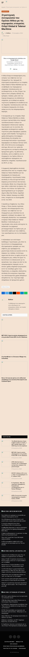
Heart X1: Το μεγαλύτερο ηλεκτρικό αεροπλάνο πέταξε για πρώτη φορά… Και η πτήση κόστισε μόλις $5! (14, 584)
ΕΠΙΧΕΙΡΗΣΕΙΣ (5, 11)
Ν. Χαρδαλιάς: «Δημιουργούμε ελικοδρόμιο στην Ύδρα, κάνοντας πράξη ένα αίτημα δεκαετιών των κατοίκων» (14, 606)
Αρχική (3, 7)
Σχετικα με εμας (9, 641)
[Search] (27, 2)
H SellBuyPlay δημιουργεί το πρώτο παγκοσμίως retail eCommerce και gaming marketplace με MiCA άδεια (14, 529)
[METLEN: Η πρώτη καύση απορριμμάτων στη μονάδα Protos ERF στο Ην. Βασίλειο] (14, 326)
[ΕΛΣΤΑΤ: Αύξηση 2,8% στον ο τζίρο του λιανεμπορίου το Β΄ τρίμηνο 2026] (6, 475)
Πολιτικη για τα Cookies (10, 648)
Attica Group (5, 287)
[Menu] (3, 2)
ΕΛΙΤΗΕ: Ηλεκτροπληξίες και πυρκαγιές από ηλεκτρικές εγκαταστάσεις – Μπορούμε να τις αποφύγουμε (14, 611)
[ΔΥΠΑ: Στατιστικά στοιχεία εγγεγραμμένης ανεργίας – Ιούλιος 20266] (6, 497)
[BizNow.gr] (15, 2)
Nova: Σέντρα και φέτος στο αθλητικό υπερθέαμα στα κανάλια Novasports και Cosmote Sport (14, 379)
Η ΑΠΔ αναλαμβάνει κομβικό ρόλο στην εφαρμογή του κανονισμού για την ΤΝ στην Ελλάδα (13, 543)
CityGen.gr (21, 592)
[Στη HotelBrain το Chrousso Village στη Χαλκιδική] (14, 347)
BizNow (8, 33)
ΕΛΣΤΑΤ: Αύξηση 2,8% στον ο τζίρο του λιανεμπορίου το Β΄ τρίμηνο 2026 (19, 474)
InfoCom (19, 511)
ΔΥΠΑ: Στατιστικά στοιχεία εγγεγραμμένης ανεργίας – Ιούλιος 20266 (19, 497)
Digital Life (22, 551)
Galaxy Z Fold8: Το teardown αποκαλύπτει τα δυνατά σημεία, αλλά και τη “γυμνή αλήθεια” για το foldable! (14, 560)
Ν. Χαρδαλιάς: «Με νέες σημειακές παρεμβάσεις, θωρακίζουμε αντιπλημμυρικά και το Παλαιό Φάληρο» (18, 486)
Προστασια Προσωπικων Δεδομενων (13, 646)
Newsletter (19, 641)
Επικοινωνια (22, 648)
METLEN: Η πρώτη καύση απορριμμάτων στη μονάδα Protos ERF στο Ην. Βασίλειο (14, 336)
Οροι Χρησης (13, 644)
